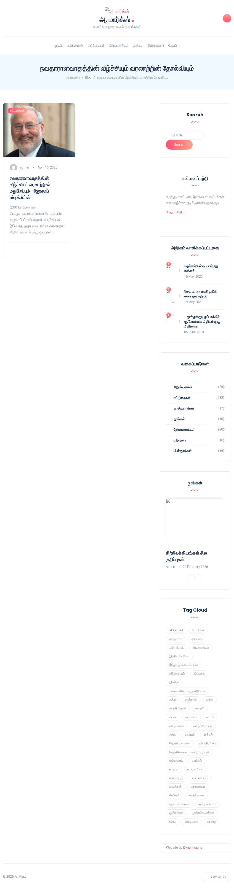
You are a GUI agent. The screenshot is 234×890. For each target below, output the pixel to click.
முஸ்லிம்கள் (176, 812)
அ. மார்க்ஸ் (116, 19)
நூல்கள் (138, 45)
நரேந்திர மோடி (208, 743)
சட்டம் (210, 717)
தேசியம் (190, 734)
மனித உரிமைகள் (207, 804)
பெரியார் (174, 795)
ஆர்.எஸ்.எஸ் (176, 647)
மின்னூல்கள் (156, 45)
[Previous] (191, 577)
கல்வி (172, 699)
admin (24, 167)
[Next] (198, 577)
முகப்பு (59, 45)
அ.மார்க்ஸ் (198, 630)
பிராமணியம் (198, 786)
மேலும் (172, 45)
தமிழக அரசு (176, 726)
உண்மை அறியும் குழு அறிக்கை (187, 691)
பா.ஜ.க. (173, 769)
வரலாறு (212, 821)
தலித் (172, 734)
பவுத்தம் (197, 760)
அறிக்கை (197, 639)
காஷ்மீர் (200, 708)
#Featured (176, 630)
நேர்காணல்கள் (118, 45)
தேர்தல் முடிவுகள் (179, 743)
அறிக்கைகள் (96, 45)
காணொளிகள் (184, 408)
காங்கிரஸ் (191, 699)
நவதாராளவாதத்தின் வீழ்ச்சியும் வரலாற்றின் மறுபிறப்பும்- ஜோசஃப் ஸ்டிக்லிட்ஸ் (30, 188)
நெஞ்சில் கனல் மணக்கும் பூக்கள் (189, 752)
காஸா (173, 717)
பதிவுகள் (180, 440)
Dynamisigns (192, 847)
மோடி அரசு (191, 821)
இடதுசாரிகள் (201, 647)
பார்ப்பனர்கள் (200, 778)
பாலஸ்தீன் (175, 786)
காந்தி (209, 699)
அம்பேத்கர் (176, 639)
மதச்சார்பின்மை (179, 804)
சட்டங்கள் (191, 717)
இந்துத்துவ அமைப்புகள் (183, 665)
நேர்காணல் (176, 760)
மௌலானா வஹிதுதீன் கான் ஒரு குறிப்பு (200, 293)
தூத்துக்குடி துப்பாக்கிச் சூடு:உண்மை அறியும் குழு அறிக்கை (202, 321)
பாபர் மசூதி (176, 778)
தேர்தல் (208, 734)
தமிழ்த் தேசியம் (202, 726)
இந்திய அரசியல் (179, 656)
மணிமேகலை (197, 795)
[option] (195, 534)
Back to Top (218, 876)
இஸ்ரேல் (174, 682)
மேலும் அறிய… (176, 212)
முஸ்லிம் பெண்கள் (203, 812)
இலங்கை (199, 673)
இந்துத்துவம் (177, 673)
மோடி (172, 821)
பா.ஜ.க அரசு (194, 769)
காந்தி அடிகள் (177, 708)
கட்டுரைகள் (75, 45)
